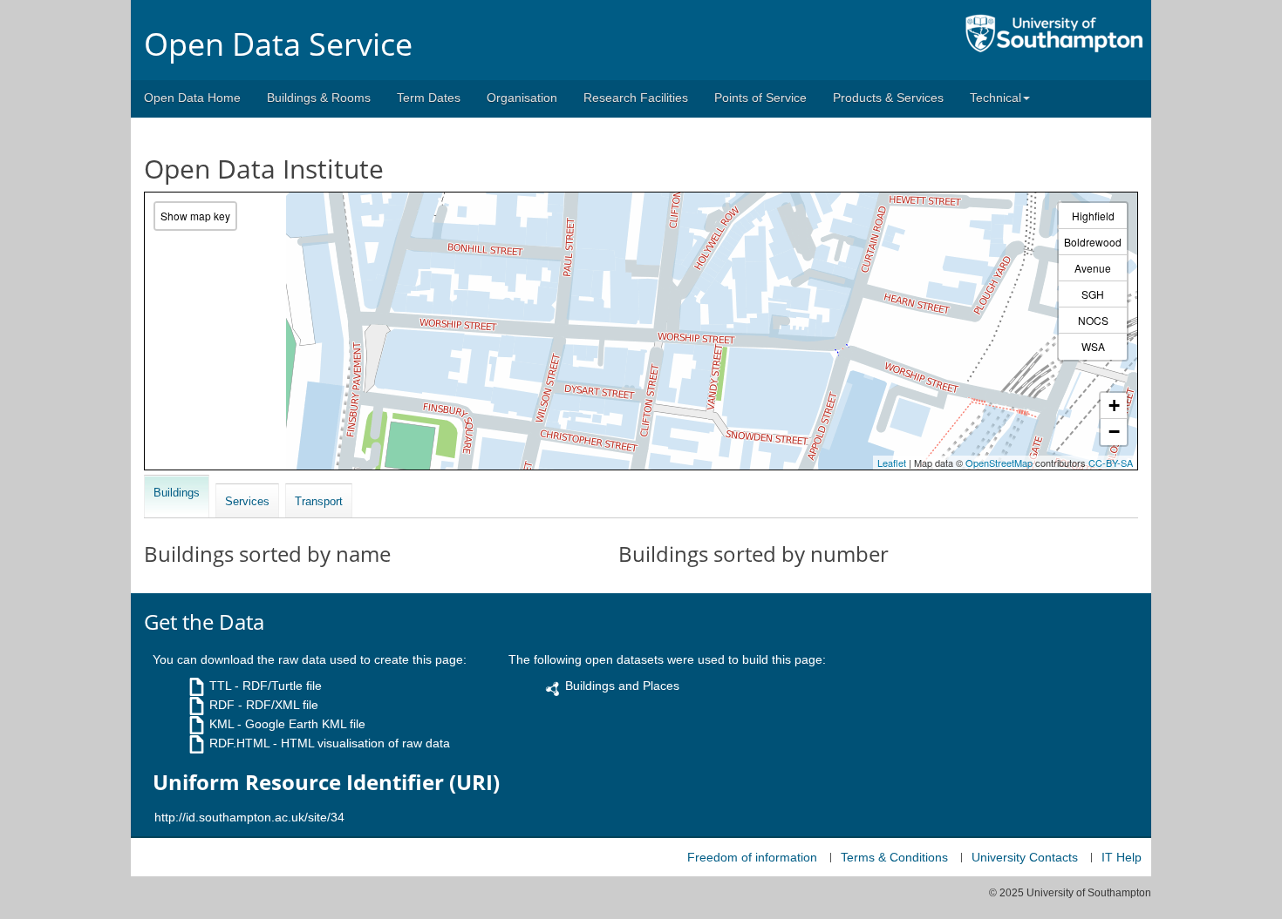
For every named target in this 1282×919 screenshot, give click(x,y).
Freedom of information (752, 857)
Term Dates (428, 98)
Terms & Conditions (894, 857)
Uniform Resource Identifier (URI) (326, 782)
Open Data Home (192, 98)
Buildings (176, 492)
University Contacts (1025, 857)
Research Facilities (635, 98)
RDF (222, 705)
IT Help (1121, 857)
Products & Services (888, 98)
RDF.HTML (239, 743)
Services (247, 501)
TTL (220, 686)
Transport (319, 501)
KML (221, 724)
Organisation (522, 98)
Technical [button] (995, 98)
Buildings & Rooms (319, 98)
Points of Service (760, 98)
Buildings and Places (622, 686)
